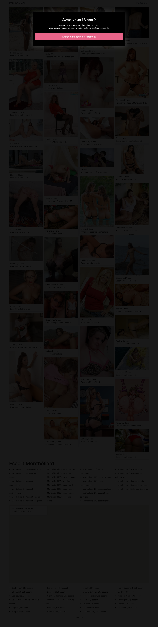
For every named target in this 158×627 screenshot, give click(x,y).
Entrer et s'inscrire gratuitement (79, 36)
